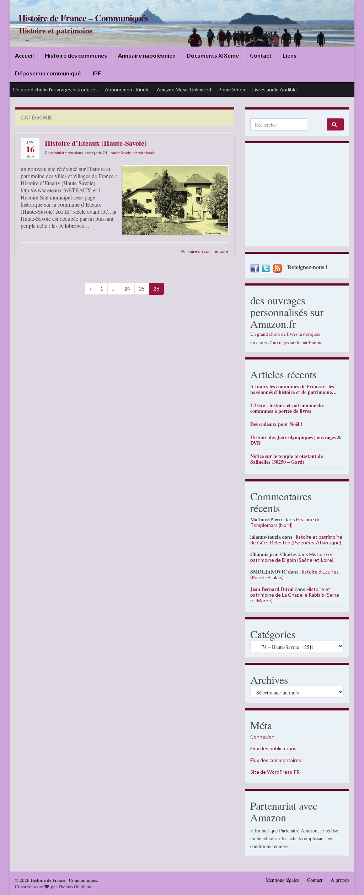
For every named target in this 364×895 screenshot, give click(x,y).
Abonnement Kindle (127, 89)
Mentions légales (282, 880)
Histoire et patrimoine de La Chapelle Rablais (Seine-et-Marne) (295, 594)
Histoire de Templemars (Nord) (285, 522)
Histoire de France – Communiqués (83, 18)
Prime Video (231, 89)
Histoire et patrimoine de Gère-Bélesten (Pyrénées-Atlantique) (296, 539)
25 (142, 289)
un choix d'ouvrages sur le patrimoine (286, 342)
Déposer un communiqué (48, 73)
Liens (289, 55)
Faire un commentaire (208, 251)
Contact (261, 55)
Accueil (24, 55)
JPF (96, 73)
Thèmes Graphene (75, 886)
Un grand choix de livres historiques (285, 334)
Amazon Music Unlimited (184, 89)
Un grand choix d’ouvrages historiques (55, 89)
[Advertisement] (297, 196)
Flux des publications (273, 748)
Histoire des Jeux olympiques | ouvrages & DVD (295, 440)
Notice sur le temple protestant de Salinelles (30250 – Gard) (286, 458)
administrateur (62, 152)
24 (127, 289)
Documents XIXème (213, 55)
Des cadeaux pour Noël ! (276, 424)
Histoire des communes (76, 55)
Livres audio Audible (274, 89)
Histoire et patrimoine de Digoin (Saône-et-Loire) (291, 557)
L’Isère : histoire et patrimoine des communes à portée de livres (287, 408)
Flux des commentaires (275, 760)
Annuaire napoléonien (147, 55)
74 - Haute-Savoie (117, 152)
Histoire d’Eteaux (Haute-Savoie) (96, 143)
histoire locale (144, 152)
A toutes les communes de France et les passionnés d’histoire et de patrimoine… (293, 389)
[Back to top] (348, 879)
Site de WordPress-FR (275, 772)
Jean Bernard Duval (272, 589)
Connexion (262, 737)
